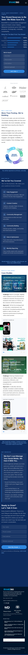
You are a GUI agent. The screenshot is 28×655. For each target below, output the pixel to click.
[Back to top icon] (25, 652)
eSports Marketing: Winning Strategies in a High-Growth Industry (13, 631)
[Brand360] (14, 2)
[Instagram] (5, 603)
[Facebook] (4, 603)
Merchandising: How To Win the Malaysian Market (13, 622)
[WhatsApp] (1, 328)
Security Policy (13, 613)
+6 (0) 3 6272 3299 (8, 598)
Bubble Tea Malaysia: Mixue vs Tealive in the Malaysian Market (13, 625)
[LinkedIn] (7, 603)
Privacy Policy (6, 613)
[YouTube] (8, 603)
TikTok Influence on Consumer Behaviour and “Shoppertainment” (13, 635)
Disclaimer (9, 615)
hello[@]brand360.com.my (11, 600)
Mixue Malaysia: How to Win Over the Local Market (13, 628)
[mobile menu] (26, 3)
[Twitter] (6, 603)
